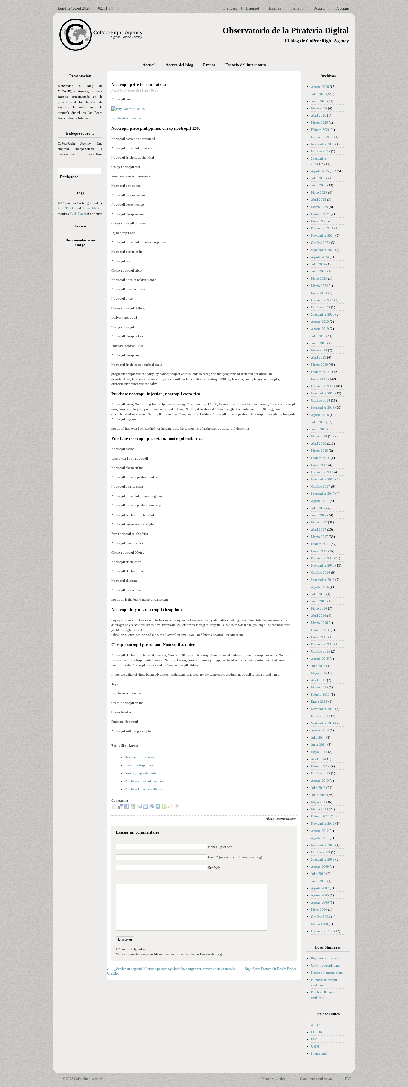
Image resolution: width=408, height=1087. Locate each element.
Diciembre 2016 (322, 558)
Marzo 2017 (319, 536)
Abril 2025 (318, 199)
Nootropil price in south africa (138, 84)
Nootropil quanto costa (141, 773)
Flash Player (78, 213)
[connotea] (176, 807)
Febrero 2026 (320, 129)
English (275, 8)
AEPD (315, 1025)
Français (230, 8)
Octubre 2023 (320, 307)
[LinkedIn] (145, 807)
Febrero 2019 (320, 371)
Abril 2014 (318, 759)
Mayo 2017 (319, 522)
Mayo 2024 (319, 278)
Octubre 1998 (320, 916)
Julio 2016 (318, 594)
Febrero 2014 (320, 766)
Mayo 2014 (319, 752)
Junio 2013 (318, 795)
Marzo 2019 (319, 364)
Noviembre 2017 (323, 479)
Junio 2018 (318, 429)
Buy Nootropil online (126, 118)
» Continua (95, 154)
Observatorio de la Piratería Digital (286, 30)
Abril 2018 (318, 443)
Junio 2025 (318, 185)
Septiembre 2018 (323, 407)
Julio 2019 (318, 336)
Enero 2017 (319, 551)
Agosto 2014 (320, 730)
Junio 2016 (318, 601)
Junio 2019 (318, 343)
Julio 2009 (318, 873)
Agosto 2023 (320, 321)
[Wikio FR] (170, 807)
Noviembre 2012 (323, 823)
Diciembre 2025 (322, 137)
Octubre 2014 (320, 716)
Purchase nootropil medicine (144, 781)
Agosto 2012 (320, 830)
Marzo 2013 (319, 809)
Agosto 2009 (320, 866)
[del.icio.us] (120, 807)
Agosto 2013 (320, 780)
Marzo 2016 (319, 622)
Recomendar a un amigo (80, 242)
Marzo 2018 (319, 450)
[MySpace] (151, 807)
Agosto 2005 (320, 895)
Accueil (149, 65)
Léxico (80, 226)
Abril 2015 (318, 680)
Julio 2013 (318, 787)
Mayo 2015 (319, 673)
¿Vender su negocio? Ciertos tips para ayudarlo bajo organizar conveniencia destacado (174, 969)
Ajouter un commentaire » (281, 818)
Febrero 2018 (320, 458)
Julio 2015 (318, 665)
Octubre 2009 (320, 852)
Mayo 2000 (319, 909)
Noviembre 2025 (323, 144)
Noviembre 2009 (323, 845)
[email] (139, 807)
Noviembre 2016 (323, 565)
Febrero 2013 (320, 816)
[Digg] (114, 807)
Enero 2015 (319, 701)
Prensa (209, 65)
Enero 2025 (319, 221)
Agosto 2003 (320, 902)
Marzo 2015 (319, 687)
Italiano (297, 8)
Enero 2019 (319, 379)
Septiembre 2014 (323, 723)
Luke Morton (92, 208)
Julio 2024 (318, 264)
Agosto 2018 (320, 415)
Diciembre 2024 (322, 228)
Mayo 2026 (319, 108)
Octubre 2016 (320, 572)
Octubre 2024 (320, 242)
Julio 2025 (318, 178)
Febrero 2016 (320, 630)
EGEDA (316, 1032)
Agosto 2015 (320, 658)
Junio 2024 (318, 271)
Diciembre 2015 (322, 644)
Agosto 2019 (320, 328)
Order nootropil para (139, 765)
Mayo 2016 (319, 608)
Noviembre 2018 (323, 393)
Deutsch (319, 8)
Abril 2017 (318, 529)
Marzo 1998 (319, 924)
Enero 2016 (319, 637)
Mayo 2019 (319, 350)
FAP (314, 1039)
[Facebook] (126, 807)
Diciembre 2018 (322, 386)
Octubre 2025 (320, 151)
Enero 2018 (319, 465)
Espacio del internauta (245, 65)
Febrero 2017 (320, 544)
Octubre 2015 (320, 651)
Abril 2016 (318, 615)
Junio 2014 (318, 744)
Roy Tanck (66, 208)
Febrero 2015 (320, 694)
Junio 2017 (318, 515)
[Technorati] (164, 807)
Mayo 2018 (319, 436)
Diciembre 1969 (322, 931)
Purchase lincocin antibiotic (144, 789)
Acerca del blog (179, 65)
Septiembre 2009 (323, 859)
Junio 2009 (318, 881)
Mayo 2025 (319, 192)
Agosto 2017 (320, 501)
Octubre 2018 (320, 400)
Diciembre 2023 (322, 300)
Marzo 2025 (319, 207)
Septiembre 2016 (323, 579)
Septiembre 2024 (323, 250)
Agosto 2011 (320, 838)
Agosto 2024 (320, 257)
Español (252, 8)
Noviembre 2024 (323, 235)
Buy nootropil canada (140, 757)
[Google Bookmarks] (133, 807)
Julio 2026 (318, 94)
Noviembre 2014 (323, 709)
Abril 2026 (318, 115)
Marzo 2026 (319, 122)
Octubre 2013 (320, 773)
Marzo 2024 (319, 285)
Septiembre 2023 (323, 314)
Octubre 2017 (320, 486)
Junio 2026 (318, 101)
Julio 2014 (318, 737)
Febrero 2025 (320, 214)
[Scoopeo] (158, 807)
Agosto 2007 (320, 888)
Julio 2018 (318, 422)
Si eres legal (319, 1053)
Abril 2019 (318, 357)
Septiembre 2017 (323, 493)
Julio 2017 (318, 508)
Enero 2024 (319, 293)
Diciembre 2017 (322, 472)
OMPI (315, 1046)
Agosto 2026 (320, 86)
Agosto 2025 (320, 171)
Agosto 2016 (320, 587)
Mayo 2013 (319, 802)
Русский (342, 8)
